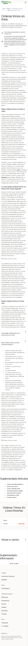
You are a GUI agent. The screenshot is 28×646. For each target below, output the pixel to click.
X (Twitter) (4, 626)
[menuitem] (4, 8)
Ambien (3, 607)
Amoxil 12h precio (12, 486)
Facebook (4, 623)
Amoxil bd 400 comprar (14, 493)
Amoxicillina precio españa (15, 491)
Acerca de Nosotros (7, 576)
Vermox (3, 604)
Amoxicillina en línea (13, 495)
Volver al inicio (14, 563)
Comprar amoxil (11, 497)
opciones (4, 177)
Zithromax (4, 597)
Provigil (3, 614)
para (18, 170)
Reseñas (4, 579)
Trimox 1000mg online (13, 488)
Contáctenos (5, 588)
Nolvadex (4, 610)
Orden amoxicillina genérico (15, 484)
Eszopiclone (5, 600)
